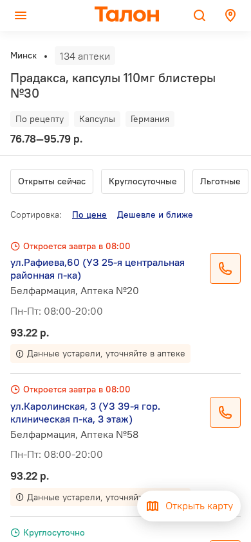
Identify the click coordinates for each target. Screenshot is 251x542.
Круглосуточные (143, 181)
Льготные (220, 181)
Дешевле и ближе (155, 214)
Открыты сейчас (52, 181)
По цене (89, 214)
